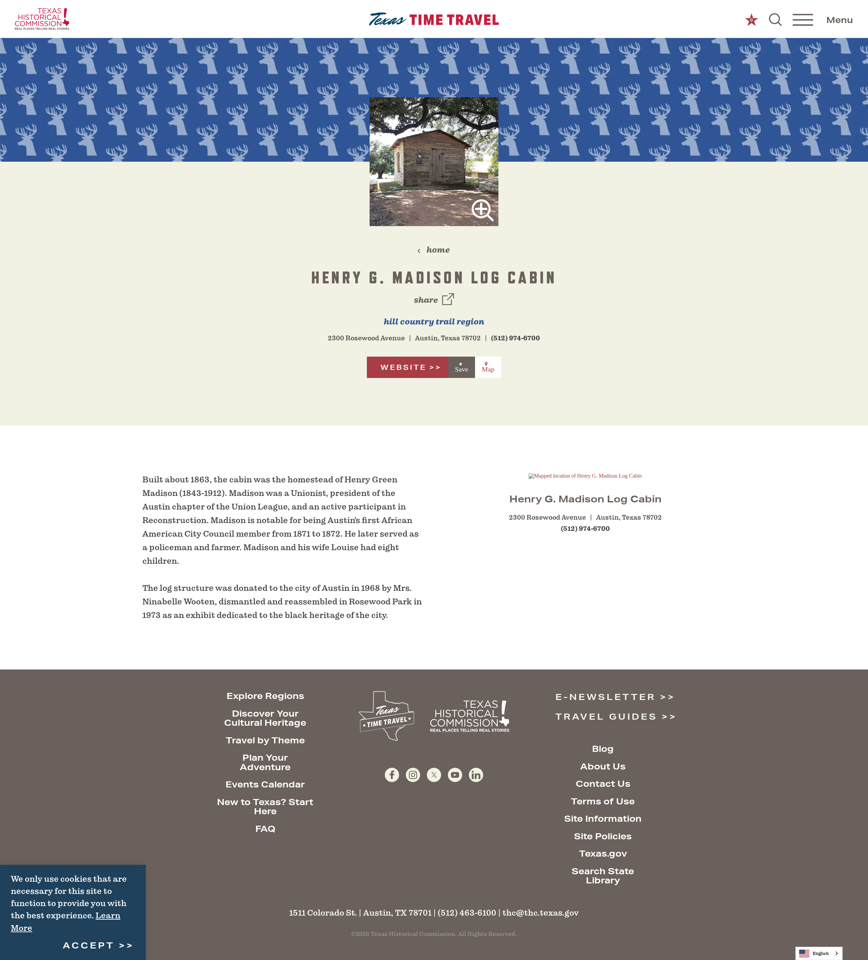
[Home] (434, 19)
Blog (603, 748)
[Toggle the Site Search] (775, 19)
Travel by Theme (265, 740)
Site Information (603, 818)
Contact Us (603, 783)
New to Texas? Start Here (265, 807)
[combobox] (819, 953)
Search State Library (603, 876)
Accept (89, 945)
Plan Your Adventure (265, 762)
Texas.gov (603, 853)
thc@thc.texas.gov (540, 913)
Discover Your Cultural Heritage (265, 718)
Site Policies (603, 836)
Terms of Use (603, 801)
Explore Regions (265, 696)
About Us (603, 766)
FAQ (265, 828)
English (821, 953)
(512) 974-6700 (515, 338)
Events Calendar (265, 784)
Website (403, 367)
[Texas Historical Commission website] (42, 19)
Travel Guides (606, 716)
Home (438, 250)
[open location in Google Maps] (585, 475)
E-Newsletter (605, 697)
